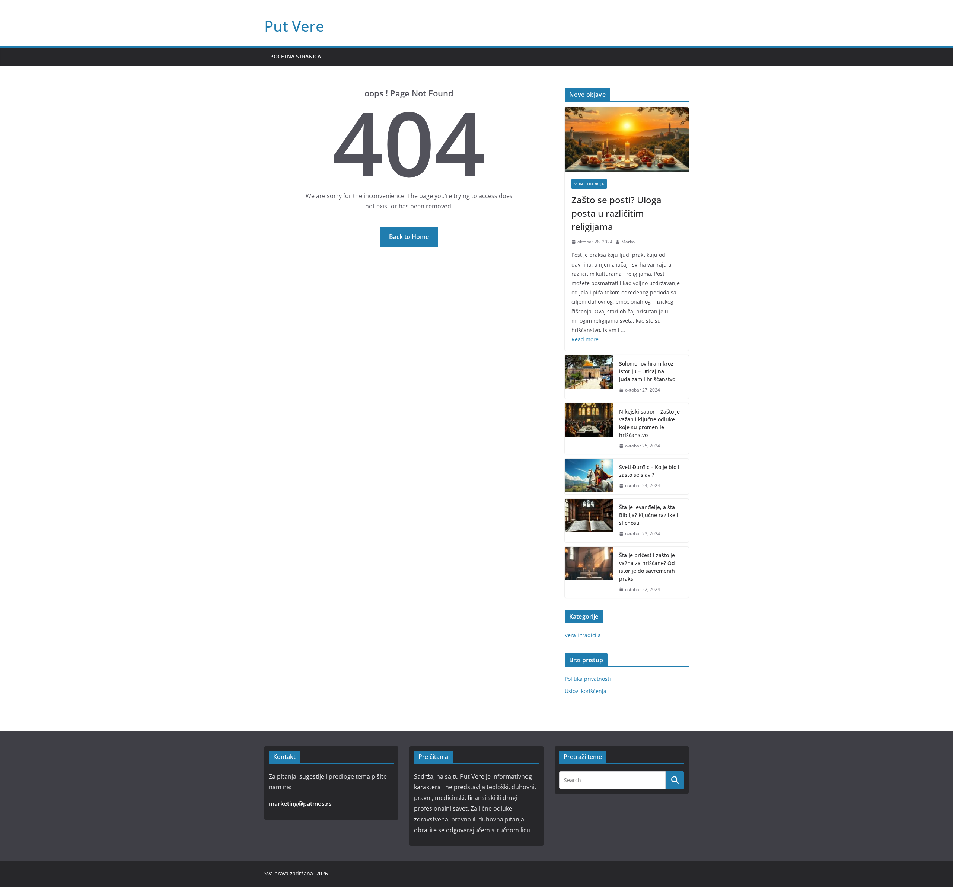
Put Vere (294, 26)
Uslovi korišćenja (585, 691)
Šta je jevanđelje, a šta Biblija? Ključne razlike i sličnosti (648, 515)
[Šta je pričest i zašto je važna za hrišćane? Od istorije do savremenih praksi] (589, 572)
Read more (585, 339)
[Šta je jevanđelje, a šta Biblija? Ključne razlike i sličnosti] (589, 520)
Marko (628, 242)
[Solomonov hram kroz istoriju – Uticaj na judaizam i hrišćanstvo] (589, 377)
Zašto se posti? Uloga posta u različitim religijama (616, 213)
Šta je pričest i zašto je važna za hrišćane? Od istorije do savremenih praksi (647, 567)
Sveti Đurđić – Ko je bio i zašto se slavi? (649, 470)
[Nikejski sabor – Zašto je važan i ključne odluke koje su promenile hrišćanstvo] (589, 428)
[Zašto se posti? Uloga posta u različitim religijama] (627, 139)
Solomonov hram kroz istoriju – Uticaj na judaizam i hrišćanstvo (647, 371)
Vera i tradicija (589, 183)
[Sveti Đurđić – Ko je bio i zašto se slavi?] (589, 476)
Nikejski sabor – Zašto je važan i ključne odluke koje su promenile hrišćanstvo (649, 423)
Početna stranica (295, 56)
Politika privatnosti (588, 678)
